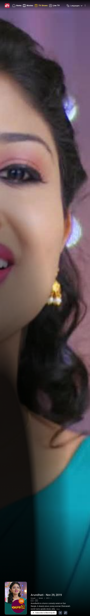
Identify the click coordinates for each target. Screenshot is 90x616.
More (58, 609)
